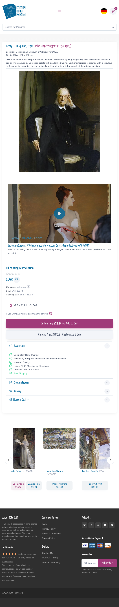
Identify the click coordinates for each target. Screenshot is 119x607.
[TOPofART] (14, 11)
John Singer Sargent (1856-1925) (53, 46)
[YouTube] (112, 525)
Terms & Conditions (51, 533)
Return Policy (48, 538)
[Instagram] (98, 525)
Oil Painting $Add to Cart (59, 323)
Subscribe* (107, 563)
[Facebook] (91, 525)
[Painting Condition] (28, 287)
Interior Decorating (51, 562)
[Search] (113, 27)
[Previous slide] (8, 460)
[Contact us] (51, 313)
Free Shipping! (21, 373)
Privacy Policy (48, 529)
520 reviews (7, 561)
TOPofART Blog (50, 557)
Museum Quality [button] (21, 399)
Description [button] (19, 345)
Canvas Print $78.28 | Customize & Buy (59, 334)
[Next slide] (110, 460)
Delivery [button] (17, 391)
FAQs (44, 524)
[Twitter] (84, 525)
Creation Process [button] (21, 382)
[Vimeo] (105, 525)
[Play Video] (59, 213)
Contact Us (47, 553)
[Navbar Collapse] (59, 11)
